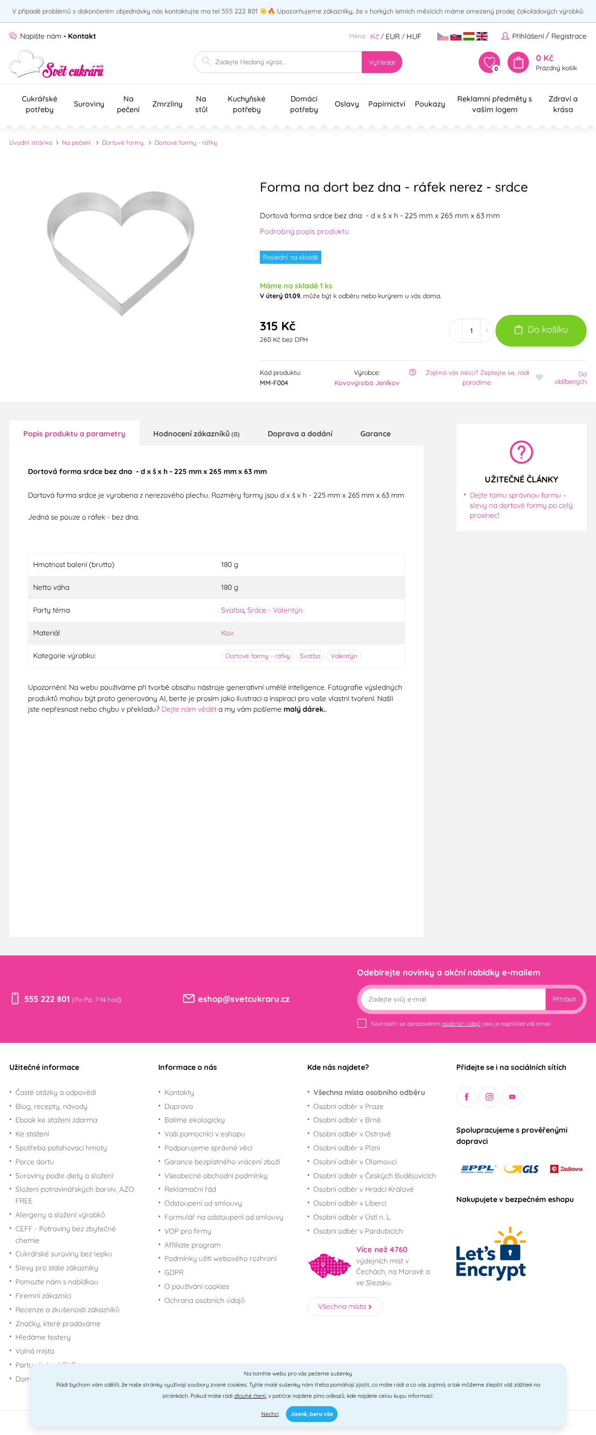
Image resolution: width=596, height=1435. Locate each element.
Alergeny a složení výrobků (60, 1214)
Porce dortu (34, 1161)
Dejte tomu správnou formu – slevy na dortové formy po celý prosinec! (521, 505)
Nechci (270, 1413)
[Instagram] (489, 1097)
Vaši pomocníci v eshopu (204, 1133)
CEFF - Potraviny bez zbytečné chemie (65, 1234)
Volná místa (34, 1350)
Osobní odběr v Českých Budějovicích (374, 1175)
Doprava (178, 1106)
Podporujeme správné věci (208, 1147)
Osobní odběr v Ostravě (352, 1133)
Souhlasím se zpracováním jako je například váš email (461, 1023)
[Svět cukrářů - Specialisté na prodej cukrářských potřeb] (56, 64)
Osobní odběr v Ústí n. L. (352, 1216)
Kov (227, 632)
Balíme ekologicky (194, 1119)
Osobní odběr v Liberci (349, 1203)
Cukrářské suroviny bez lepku (63, 1253)
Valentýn (344, 656)
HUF (413, 36)
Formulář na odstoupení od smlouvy (224, 1216)
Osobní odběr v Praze (348, 1106)
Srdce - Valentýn (275, 609)
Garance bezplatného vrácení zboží (222, 1161)
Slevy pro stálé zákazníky (56, 1267)
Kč (374, 36)
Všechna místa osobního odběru (369, 1092)
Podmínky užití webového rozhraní (220, 1258)
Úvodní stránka (31, 142)
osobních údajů (461, 1023)
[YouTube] (512, 1097)
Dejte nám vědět (189, 709)
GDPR (173, 1272)
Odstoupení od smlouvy (203, 1203)
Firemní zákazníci (43, 1295)
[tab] (74, 433)
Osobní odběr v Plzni (346, 1147)
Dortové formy (122, 142)
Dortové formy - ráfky (186, 142)
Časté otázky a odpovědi (55, 1092)
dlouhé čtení (250, 1395)
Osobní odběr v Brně (347, 1119)
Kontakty (179, 1092)
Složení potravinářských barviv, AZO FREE (74, 1194)
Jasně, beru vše (312, 1413)
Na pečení (76, 142)
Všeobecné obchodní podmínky (216, 1175)
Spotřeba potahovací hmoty (61, 1147)
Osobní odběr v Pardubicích (358, 1230)
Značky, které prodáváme (58, 1323)
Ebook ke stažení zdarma (56, 1119)
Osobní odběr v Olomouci (355, 1161)
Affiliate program (192, 1244)
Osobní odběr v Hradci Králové (363, 1189)
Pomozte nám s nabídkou (56, 1281)
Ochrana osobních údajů (204, 1300)
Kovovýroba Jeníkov (367, 383)
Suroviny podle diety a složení (64, 1175)
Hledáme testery (43, 1337)
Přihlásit (564, 999)
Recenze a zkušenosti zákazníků (67, 1309)
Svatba (232, 609)
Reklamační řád (190, 1189)
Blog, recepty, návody (51, 1106)
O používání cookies (196, 1286)
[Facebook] (466, 1097)
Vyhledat (382, 62)
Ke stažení (32, 1133)
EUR (393, 36)
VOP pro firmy (187, 1230)
